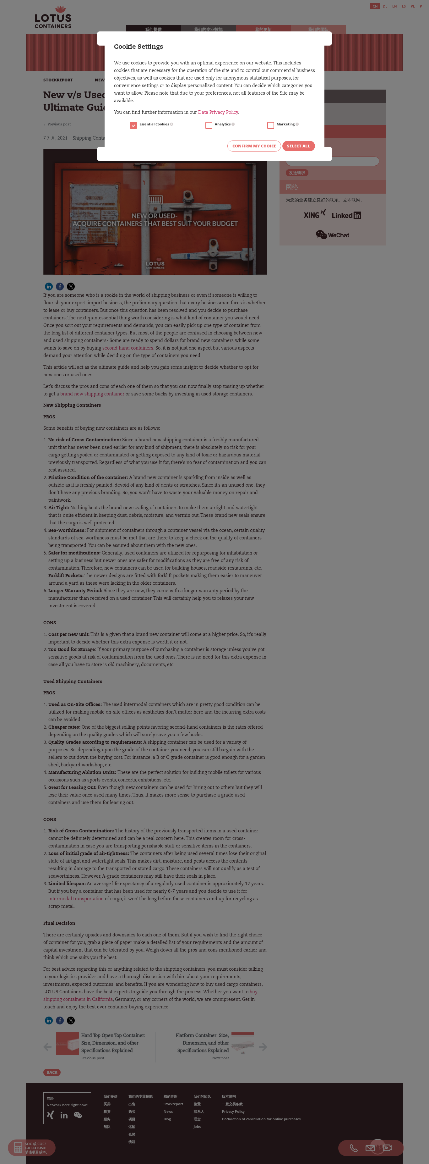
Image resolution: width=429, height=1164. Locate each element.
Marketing (286, 124)
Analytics (223, 124)
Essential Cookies (154, 124)
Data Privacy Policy (218, 113)
